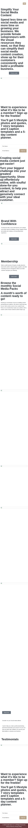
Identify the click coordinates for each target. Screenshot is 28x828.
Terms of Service (10, 826)
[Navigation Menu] (24, 3)
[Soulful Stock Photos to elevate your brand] (14, 3)
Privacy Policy (18, 826)
